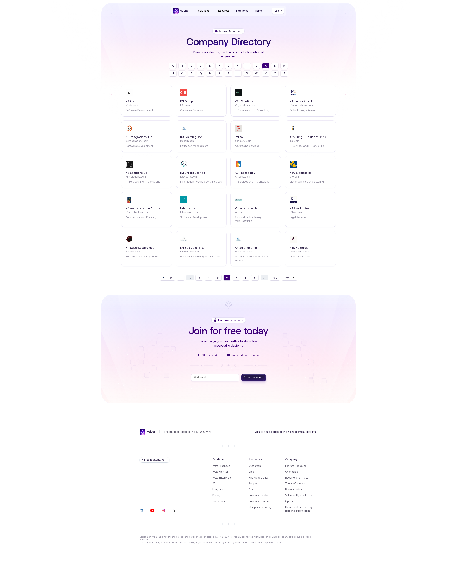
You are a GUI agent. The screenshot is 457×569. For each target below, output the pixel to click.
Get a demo (219, 501)
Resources (223, 10)
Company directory (260, 507)
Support (254, 483)
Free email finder (258, 495)
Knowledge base (258, 477)
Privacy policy (293, 489)
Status (253, 489)
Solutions (203, 10)
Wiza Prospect (221, 465)
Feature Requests (295, 465)
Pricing (258, 10)
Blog (251, 471)
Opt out (290, 501)
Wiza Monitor (220, 471)
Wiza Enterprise (221, 477)
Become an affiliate (296, 477)
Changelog (291, 471)
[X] (174, 510)
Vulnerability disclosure (298, 495)
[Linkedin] (141, 510)
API (214, 483)
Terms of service (295, 483)
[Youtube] (152, 510)
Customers (255, 465)
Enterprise (242, 10)
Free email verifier (259, 501)
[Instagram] (163, 510)
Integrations (219, 489)
